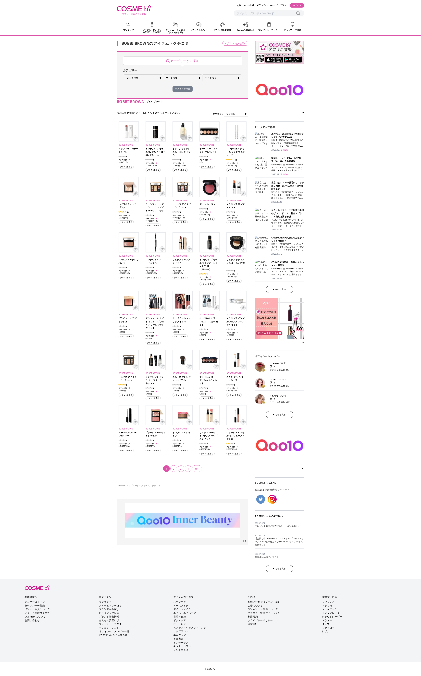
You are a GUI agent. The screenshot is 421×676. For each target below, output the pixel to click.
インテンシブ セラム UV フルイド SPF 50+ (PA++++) (155, 151)
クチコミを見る (126, 167)
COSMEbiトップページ (128, 485)
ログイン (297, 5)
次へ (197, 468)
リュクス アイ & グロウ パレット (182, 206)
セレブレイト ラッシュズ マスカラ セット (208, 321)
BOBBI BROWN (126, 144)
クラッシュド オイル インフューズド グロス (235, 435)
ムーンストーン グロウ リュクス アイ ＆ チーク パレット (155, 207)
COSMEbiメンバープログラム (271, 5)
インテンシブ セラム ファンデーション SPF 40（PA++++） (208, 264)
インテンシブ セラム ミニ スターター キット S (155, 380)
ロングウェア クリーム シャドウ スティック (235, 151)
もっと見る (280, 289)
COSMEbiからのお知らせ (269, 516)
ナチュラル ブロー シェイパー (127, 434)
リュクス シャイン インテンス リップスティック (208, 435)
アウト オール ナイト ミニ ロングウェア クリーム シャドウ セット (155, 323)
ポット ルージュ (207, 204)
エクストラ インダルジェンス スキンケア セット (235, 321)
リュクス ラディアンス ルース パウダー (235, 262)
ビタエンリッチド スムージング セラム (181, 151)
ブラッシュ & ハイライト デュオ (156, 434)
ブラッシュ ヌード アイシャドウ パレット (208, 380)
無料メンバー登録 (245, 5)
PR (244, 540)
